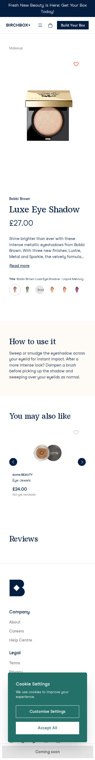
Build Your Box (73, 25)
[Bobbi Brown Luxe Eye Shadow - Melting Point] (64, 289)
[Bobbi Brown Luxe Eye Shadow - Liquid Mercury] (15, 289)
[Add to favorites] (76, 64)
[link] (47, 464)
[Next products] (82, 462)
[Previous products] (13, 462)
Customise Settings (47, 711)
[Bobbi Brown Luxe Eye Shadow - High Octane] (77, 289)
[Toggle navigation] (40, 25)
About (15, 622)
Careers (16, 631)
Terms (14, 663)
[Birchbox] (17, 588)
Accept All (47, 728)
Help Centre (20, 640)
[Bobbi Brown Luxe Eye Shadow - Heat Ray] (52, 289)
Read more (20, 265)
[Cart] (50, 25)
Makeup (16, 48)
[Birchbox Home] (18, 25)
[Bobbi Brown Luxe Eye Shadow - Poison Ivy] (27, 289)
